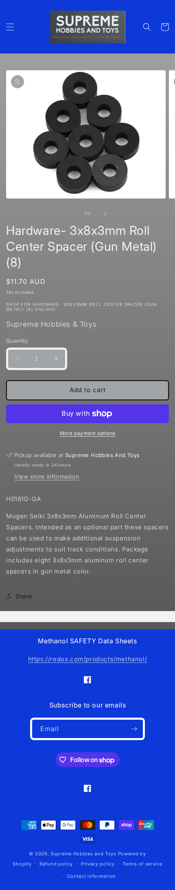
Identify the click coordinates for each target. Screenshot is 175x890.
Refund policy (56, 864)
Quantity (17, 340)
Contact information (91, 876)
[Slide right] (105, 214)
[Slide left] (70, 214)
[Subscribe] (134, 729)
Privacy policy (98, 864)
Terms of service (142, 864)
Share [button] (23, 596)
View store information (46, 476)
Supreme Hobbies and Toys (83, 854)
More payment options (88, 433)
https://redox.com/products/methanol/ (87, 659)
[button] (10, 27)
